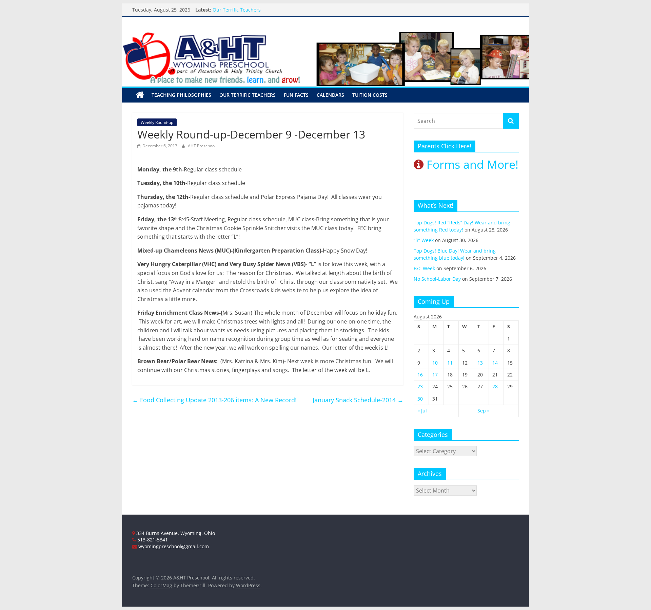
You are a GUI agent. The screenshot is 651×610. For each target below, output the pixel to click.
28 (495, 386)
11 (450, 362)
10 (435, 362)
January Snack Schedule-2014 (358, 400)
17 (435, 374)
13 (480, 362)
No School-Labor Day (437, 279)
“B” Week (424, 240)
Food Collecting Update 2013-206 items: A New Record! (214, 400)
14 (495, 362)
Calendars (330, 95)
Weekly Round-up (157, 122)
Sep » (483, 410)
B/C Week (424, 268)
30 (420, 398)
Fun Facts (296, 95)
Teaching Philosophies (181, 95)
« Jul (422, 410)
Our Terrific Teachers (237, 11)
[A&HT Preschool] (139, 95)
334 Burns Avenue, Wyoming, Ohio (175, 533)
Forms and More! (470, 164)
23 (420, 386)
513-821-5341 (152, 539)
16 (420, 374)
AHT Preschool (202, 146)
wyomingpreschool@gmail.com (173, 546)
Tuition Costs (370, 95)
